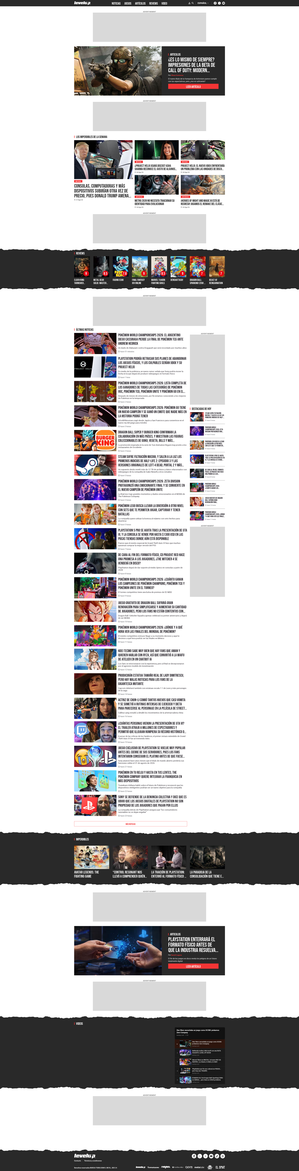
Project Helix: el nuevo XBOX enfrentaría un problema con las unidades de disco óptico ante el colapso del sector (203, 168)
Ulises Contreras (177, 75)
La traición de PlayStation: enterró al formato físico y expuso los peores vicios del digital (168, 878)
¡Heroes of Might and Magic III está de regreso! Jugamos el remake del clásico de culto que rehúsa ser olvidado (202, 203)
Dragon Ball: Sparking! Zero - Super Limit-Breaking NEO (197, 284)
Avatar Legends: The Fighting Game (86, 874)
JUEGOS (127, 3)
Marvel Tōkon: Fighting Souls (158, 281)
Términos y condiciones (93, 1161)
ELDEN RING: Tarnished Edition (79, 283)
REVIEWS (153, 3)
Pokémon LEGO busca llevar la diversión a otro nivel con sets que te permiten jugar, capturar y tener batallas (151, 510)
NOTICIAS (116, 3)
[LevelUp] (140, 1167)
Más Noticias (130, 824)
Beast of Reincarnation (216, 281)
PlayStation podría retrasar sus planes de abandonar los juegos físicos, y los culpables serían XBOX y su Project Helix (152, 362)
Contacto (77, 1161)
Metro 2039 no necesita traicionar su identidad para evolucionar (154, 202)
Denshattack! (177, 280)
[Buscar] (193, 3)
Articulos (139, 197)
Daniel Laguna (176, 955)
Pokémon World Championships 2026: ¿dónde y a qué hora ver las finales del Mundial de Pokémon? (150, 629)
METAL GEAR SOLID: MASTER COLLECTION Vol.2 (101, 283)
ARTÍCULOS (140, 3)
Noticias (78, 181)
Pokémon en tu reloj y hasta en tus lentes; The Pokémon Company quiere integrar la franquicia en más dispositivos (150, 776)
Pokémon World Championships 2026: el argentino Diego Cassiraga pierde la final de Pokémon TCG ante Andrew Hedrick (150, 339)
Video (164, 3)
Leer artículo (193, 86)
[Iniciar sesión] (189, 3)
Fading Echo (118, 280)
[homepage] (82, 3)
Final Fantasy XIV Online (138, 281)
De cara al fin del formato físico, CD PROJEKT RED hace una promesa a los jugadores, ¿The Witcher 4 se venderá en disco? (151, 559)
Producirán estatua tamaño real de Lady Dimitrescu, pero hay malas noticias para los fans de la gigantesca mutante (151, 679)
